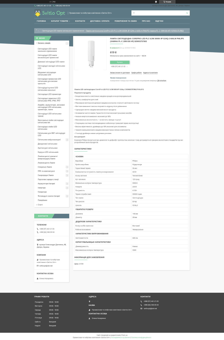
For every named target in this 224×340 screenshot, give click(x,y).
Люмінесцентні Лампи (46, 163)
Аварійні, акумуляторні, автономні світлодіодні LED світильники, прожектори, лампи (51, 107)
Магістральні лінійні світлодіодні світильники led (51, 121)
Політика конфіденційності (141, 337)
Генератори (42, 192)
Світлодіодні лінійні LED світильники (47, 128)
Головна (41, 21)
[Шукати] (187, 13)
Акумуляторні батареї (46, 184)
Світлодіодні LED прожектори (49, 94)
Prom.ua (124, 335)
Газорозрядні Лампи (46, 175)
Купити (119, 62)
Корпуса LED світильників (48, 152)
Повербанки (42, 200)
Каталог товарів (59, 21)
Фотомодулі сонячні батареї (49, 196)
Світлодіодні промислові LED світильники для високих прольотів (49, 81)
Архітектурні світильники (47, 148)
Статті (40, 205)
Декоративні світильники (47, 144)
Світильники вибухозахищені (49, 140)
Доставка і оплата (99, 21)
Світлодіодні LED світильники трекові (49, 115)
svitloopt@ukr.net (45, 266)
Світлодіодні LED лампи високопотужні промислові (48, 56)
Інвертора (42, 188)
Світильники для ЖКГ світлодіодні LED (51, 134)
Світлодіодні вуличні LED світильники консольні (48, 89)
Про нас (146, 21)
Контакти (80, 21)
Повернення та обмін (126, 21)
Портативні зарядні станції (48, 179)
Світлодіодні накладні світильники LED (51, 67)
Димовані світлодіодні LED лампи (51, 62)
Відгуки (159, 21)
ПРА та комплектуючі (46, 171)
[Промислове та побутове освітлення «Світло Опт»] (49, 13)
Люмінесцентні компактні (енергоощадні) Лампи (47, 157)
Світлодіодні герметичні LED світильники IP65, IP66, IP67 (49, 99)
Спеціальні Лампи (45, 167)
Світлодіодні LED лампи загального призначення (63, 31)
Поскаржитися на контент (120, 337)
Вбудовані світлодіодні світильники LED (47, 73)
